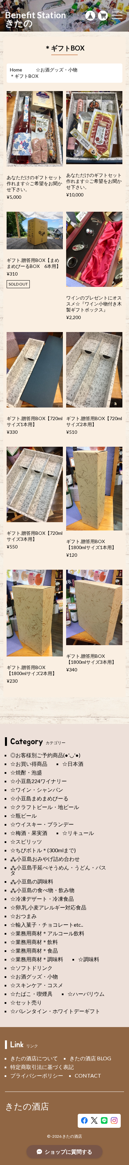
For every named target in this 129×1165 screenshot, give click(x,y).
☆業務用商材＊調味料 (36, 959)
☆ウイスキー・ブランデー (42, 824)
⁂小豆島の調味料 (31, 881)
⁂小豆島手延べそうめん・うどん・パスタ (58, 870)
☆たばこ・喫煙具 (31, 993)
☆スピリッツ (26, 841)
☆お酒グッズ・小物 (56, 69)
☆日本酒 (72, 763)
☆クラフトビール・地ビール (44, 807)
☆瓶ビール (23, 815)
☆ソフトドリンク (31, 968)
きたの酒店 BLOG (90, 1058)
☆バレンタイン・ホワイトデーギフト (55, 1011)
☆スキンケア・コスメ (36, 985)
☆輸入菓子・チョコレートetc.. (46, 924)
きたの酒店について (34, 1058)
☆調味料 (88, 959)
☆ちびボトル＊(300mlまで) (43, 850)
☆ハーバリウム (86, 993)
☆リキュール (78, 833)
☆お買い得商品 (28, 763)
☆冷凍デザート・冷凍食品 (42, 898)
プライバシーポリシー (36, 1075)
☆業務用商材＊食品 (34, 950)
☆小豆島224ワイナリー (38, 781)
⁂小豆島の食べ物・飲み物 (42, 890)
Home (16, 69)
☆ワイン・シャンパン (36, 789)
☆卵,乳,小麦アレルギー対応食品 (48, 907)
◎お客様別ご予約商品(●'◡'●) (45, 755)
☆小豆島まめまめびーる (39, 798)
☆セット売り (26, 1002)
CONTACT (88, 1075)
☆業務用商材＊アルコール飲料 (47, 933)
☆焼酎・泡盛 (26, 772)
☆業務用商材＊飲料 (34, 942)
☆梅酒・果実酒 (28, 833)
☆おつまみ (23, 916)
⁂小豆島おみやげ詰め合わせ (45, 859)
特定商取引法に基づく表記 (42, 1067)
